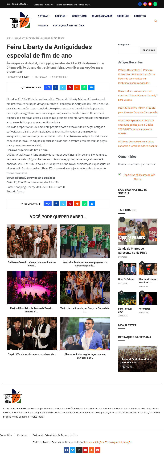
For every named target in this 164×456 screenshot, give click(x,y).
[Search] (155, 21)
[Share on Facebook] (55, 87)
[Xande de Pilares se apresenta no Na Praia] (137, 232)
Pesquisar (124, 44)
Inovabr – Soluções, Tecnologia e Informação (107, 442)
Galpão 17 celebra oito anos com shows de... (32, 354)
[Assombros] (148, 298)
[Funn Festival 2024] (127, 298)
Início (9, 37)
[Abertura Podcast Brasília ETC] (148, 269)
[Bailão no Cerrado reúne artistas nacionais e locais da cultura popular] (32, 241)
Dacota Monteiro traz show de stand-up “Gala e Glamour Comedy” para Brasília (137, 95)
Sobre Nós (38, 5)
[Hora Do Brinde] (127, 269)
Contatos (49, 5)
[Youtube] (150, 4)
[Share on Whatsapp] (84, 87)
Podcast (43, 25)
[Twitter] (72, 450)
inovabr (25, 76)
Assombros (144, 308)
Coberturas (79, 16)
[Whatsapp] (155, 4)
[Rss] (91, 450)
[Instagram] (145, 4)
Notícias (43, 16)
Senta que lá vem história (68, 25)
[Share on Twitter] (63, 87)
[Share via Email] (91, 87)
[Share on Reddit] (77, 87)
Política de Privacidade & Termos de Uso (73, 5)
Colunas (60, 16)
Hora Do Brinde (126, 279)
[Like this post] (49, 87)
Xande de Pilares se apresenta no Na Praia (132, 250)
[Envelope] (97, 450)
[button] (121, 358)
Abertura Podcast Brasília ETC (148, 281)
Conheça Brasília (101, 16)
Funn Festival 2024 (125, 310)
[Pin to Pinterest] (70, 87)
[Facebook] (140, 4)
